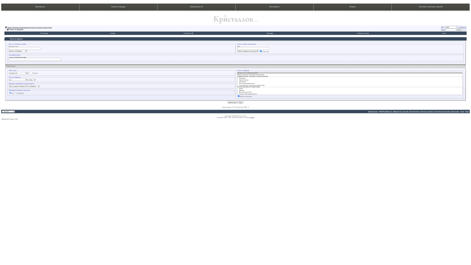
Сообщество (187, 33)
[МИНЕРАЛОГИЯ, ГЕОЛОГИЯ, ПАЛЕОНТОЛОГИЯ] (349, 76)
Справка (112, 33)
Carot (252, 117)
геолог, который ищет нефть (17, 57)
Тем (12, 93)
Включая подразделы (246, 96)
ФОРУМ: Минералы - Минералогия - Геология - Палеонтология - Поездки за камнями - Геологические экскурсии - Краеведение (419, 111)
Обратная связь (373, 111)
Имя (442, 27)
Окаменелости (196, 7)
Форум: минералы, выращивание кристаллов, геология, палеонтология (29, 27)
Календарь (270, 33)
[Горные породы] (349, 80)
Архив (462, 111)
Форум (353, 7)
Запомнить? (462, 27)
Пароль (443, 30)
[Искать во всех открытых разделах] (349, 73)
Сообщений (20, 93)
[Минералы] (349, 78)
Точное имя (265, 51)
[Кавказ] (349, 89)
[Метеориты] (349, 82)
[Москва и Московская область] (349, 94)
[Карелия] (349, 90)
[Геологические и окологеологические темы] (349, 85)
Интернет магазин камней (430, 7)
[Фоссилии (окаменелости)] (349, 83)
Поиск (444, 33)
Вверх (467, 111)
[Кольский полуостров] (349, 92)
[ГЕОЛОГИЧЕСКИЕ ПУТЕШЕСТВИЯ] (349, 87)
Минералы (40, 7)
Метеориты (274, 7)
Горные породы (118, 7)
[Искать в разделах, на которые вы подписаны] (349, 75)
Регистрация (44, 33)
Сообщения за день (363, 33)
